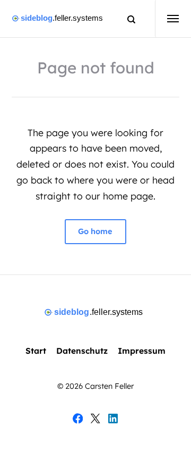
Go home (96, 232)
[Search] (126, 18)
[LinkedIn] (113, 420)
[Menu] (167, 18)
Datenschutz (82, 351)
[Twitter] (95, 420)
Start (35, 351)
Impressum (142, 351)
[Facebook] (78, 420)
